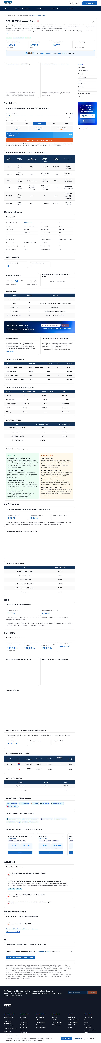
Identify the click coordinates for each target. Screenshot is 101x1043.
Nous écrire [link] (88, 121)
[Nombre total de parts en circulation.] (15, 249)
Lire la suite (10, 34)
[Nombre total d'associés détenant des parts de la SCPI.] (51, 249)
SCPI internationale (40, 1022)
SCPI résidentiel (24, 1025)
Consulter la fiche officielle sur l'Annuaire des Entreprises (22, 929)
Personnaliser (90, 1038)
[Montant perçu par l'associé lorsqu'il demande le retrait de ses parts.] (49, 246)
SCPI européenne (40, 1019)
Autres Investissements (22, 8)
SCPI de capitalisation (73, 1022)
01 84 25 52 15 (88, 116)
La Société (70, 8)
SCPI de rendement (23, 15)
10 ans (39, 123)
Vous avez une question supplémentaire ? (21, 957)
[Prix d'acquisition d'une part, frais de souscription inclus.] (19, 42)
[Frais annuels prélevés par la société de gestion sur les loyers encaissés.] (49, 232)
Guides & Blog (55, 8)
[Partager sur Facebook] (83, 128)
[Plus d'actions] (93, 21)
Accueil (10, 15)
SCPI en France (40, 1017)
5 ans (12, 123)
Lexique (86, 1022)
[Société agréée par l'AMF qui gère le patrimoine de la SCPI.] (16, 222)
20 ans (66, 123)
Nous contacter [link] (90, 3)
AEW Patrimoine (28, 222)
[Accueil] (5, 15)
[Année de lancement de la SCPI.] (45, 222)
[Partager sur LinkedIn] (87, 128)
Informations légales (84, 93)
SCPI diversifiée (72, 1025)
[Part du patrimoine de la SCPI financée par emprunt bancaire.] (42, 515)
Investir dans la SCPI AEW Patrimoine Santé (39, 140)
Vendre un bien (88, 1017)
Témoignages (87, 1027)
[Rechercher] (71, 3)
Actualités (81, 87)
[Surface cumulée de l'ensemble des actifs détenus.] (67, 643)
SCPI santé (22, 1030)
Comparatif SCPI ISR (9, 1026)
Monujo (77, 3)
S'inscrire (92, 992)
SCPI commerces (24, 1019)
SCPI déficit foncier (57, 1022)
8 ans (26, 123)
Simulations (81, 67)
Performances (82, 77)
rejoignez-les (62, 53)
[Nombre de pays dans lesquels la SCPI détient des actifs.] (17, 263)
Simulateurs (39, 8)
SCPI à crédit (71, 1017)
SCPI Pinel (54, 1017)
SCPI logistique (23, 1022)
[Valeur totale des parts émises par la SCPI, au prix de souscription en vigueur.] (38, 42)
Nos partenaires (88, 1025)
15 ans (53, 123)
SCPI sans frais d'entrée (74, 1019)
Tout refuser (78, 1038)
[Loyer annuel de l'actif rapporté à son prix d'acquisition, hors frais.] (60, 760)
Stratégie (80, 74)
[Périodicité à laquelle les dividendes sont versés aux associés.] (17, 246)
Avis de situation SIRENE (13, 932)
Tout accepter (66, 1038)
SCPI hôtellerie (23, 1032)
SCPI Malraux (55, 1019)
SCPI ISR (70, 1027)
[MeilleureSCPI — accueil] (8, 3)
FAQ (79, 96)
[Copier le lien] (79, 128)
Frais (79, 80)
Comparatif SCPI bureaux (10, 1028)
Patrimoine (81, 83)
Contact (86, 1032)
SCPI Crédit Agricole (41, 1027)
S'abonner (65, 325)
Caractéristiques (83, 70)
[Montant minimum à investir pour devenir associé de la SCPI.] (49, 229)
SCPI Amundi (39, 1025)
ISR (79, 90)
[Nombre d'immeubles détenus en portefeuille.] (14, 239)
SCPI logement (23, 1027)
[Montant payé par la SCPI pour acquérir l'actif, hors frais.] (49, 760)
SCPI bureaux (23, 1017)
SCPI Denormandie (56, 1025)
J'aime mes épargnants (90, 1030)
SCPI (6, 8)
